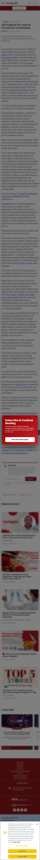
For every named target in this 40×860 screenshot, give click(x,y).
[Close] (37, 824)
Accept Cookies (22, 856)
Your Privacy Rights (22, 846)
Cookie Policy (16, 842)
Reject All (22, 851)
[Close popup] (36, 417)
